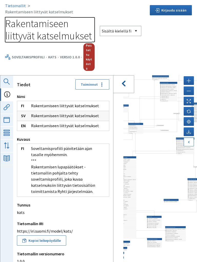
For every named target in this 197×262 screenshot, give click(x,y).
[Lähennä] (189, 80)
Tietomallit (15, 5)
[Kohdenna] (189, 121)
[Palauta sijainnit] (189, 111)
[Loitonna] (189, 90)
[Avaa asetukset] (189, 142)
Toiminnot (89, 84)
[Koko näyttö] (189, 101)
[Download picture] (189, 131)
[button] (154, 243)
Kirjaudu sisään (173, 10)
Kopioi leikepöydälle (44, 240)
